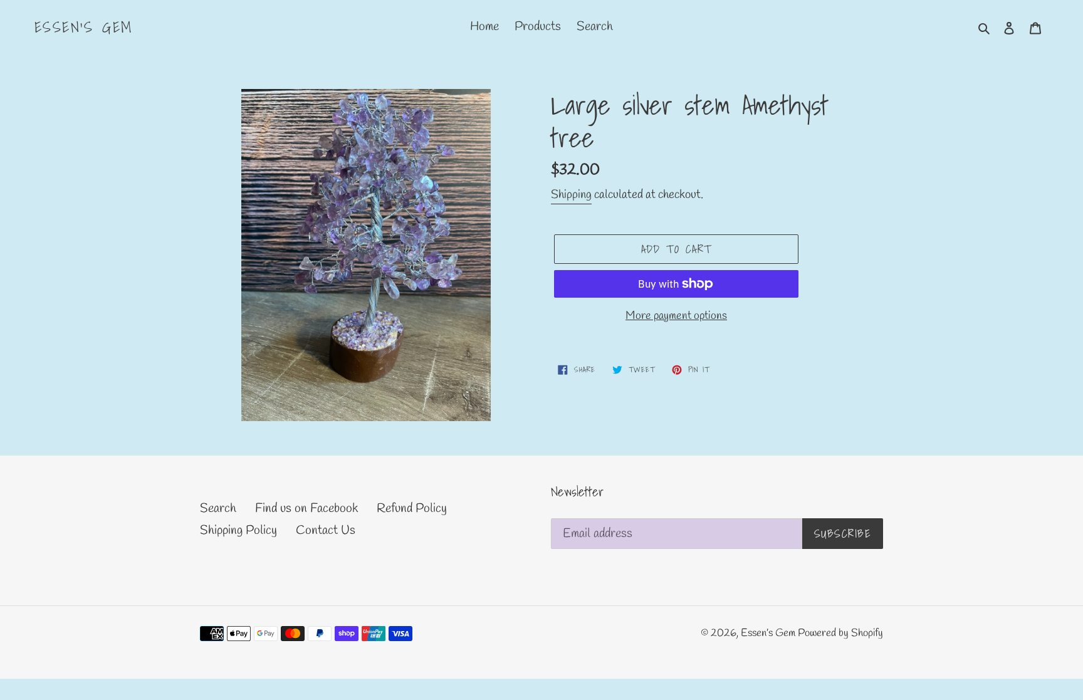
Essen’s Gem (83, 27)
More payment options (676, 315)
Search (218, 508)
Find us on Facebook (306, 508)
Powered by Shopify (840, 633)
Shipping (571, 195)
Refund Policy (412, 508)
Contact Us (325, 530)
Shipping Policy (238, 530)
